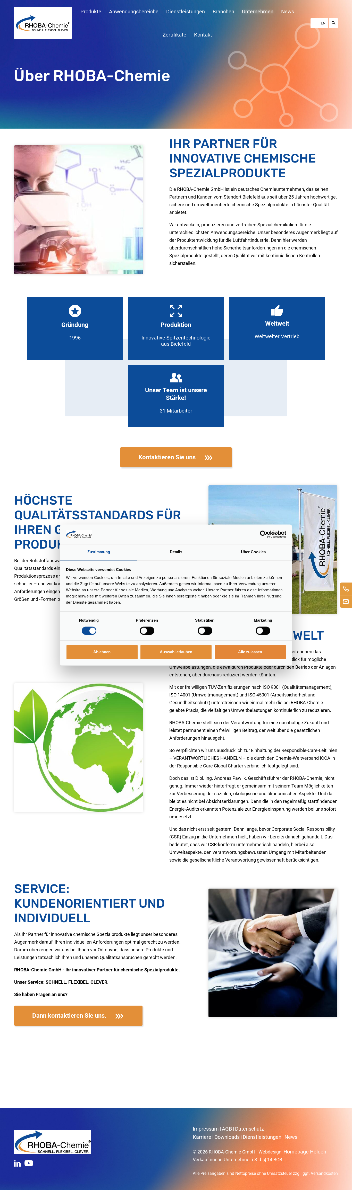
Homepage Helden (304, 1152)
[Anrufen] (346, 589)
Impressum (206, 1129)
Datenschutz (249, 1129)
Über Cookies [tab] (253, 552)
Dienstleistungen (262, 1137)
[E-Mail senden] (346, 601)
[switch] (147, 631)
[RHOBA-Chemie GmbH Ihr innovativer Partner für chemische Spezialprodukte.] (43, 23)
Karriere (202, 1137)
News (290, 1137)
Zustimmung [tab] (98, 552)
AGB (227, 1129)
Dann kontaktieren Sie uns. (69, 1015)
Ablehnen (102, 652)
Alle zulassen (250, 652)
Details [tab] (176, 552)
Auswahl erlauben (176, 652)
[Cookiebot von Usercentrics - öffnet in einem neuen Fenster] (263, 534)
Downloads (227, 1137)
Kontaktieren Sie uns (167, 457)
